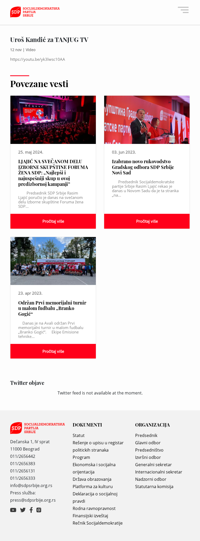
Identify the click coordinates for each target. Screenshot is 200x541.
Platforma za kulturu (93, 486)
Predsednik (146, 435)
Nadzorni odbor (150, 479)
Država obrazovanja (92, 479)
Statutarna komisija (154, 486)
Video (30, 49)
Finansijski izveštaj (90, 516)
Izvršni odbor (148, 457)
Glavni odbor (148, 443)
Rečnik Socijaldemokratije (98, 523)
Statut (79, 435)
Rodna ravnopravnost (94, 508)
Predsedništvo (149, 450)
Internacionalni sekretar (158, 472)
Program (81, 457)
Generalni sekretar (153, 464)
